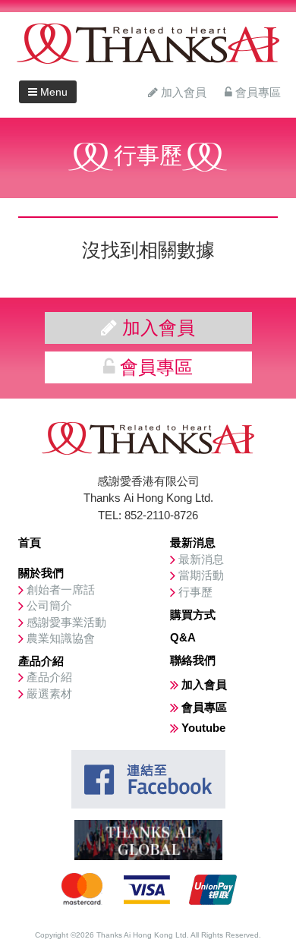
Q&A (183, 637)
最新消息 (193, 542)
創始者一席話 (61, 589)
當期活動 (201, 575)
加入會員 (182, 92)
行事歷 (195, 591)
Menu (52, 92)
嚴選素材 (49, 693)
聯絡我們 (193, 660)
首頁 (29, 542)
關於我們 (41, 572)
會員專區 (256, 92)
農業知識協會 (61, 638)
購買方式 (193, 614)
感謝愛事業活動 (66, 622)
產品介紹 (41, 660)
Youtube (203, 727)
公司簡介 (49, 605)
